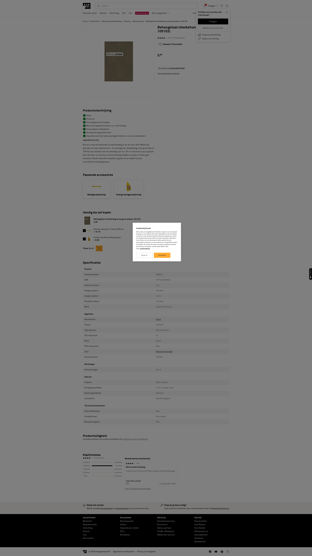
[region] (156, 242)
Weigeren (144, 255)
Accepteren (162, 255)
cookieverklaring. (145, 248)
